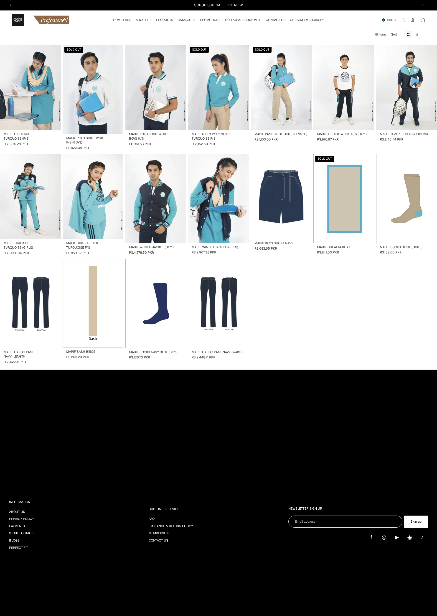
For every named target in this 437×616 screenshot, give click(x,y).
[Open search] (403, 20)
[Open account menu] (413, 20)
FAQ (152, 519)
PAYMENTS (17, 526)
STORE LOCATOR (21, 533)
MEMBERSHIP (159, 533)
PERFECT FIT (18, 548)
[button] (396, 34)
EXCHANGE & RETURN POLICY (171, 526)
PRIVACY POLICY (21, 519)
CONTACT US (158, 540)
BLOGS (14, 540)
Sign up (416, 521)
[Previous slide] (11, 5)
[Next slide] (423, 5)
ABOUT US (17, 512)
